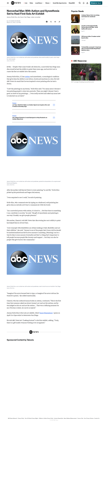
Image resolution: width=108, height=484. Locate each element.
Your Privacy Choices (89, 418)
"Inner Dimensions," (46, 313)
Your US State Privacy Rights (31, 418)
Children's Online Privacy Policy (46, 418)
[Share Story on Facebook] (46, 21)
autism (27, 76)
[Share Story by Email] (55, 21)
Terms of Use (80, 418)
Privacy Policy (21, 418)
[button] (8, 3)
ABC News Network (12, 418)
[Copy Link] (59, 21)
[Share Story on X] (51, 21)
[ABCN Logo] (16, 3)
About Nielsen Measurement (70, 418)
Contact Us (96, 418)
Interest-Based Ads (58, 418)
